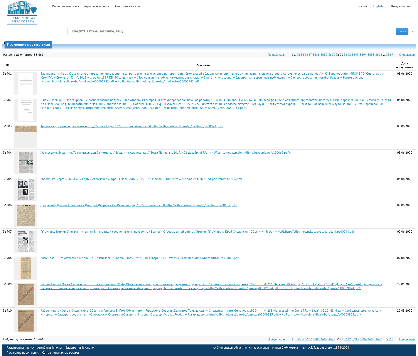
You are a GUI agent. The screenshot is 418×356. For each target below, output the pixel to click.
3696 (378, 55)
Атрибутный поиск (97, 6)
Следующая (407, 55)
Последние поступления (23, 352)
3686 (300, 55)
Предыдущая (276, 55)
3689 (323, 55)
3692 (347, 55)
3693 (355, 55)
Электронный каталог (128, 6)
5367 (389, 55)
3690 (331, 55)
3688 (316, 55)
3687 (308, 55)
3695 (370, 55)
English (378, 6)
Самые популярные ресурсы (61, 352)
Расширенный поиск (66, 6)
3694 (363, 55)
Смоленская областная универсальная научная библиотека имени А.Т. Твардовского (275, 347)
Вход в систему (401, 6)
